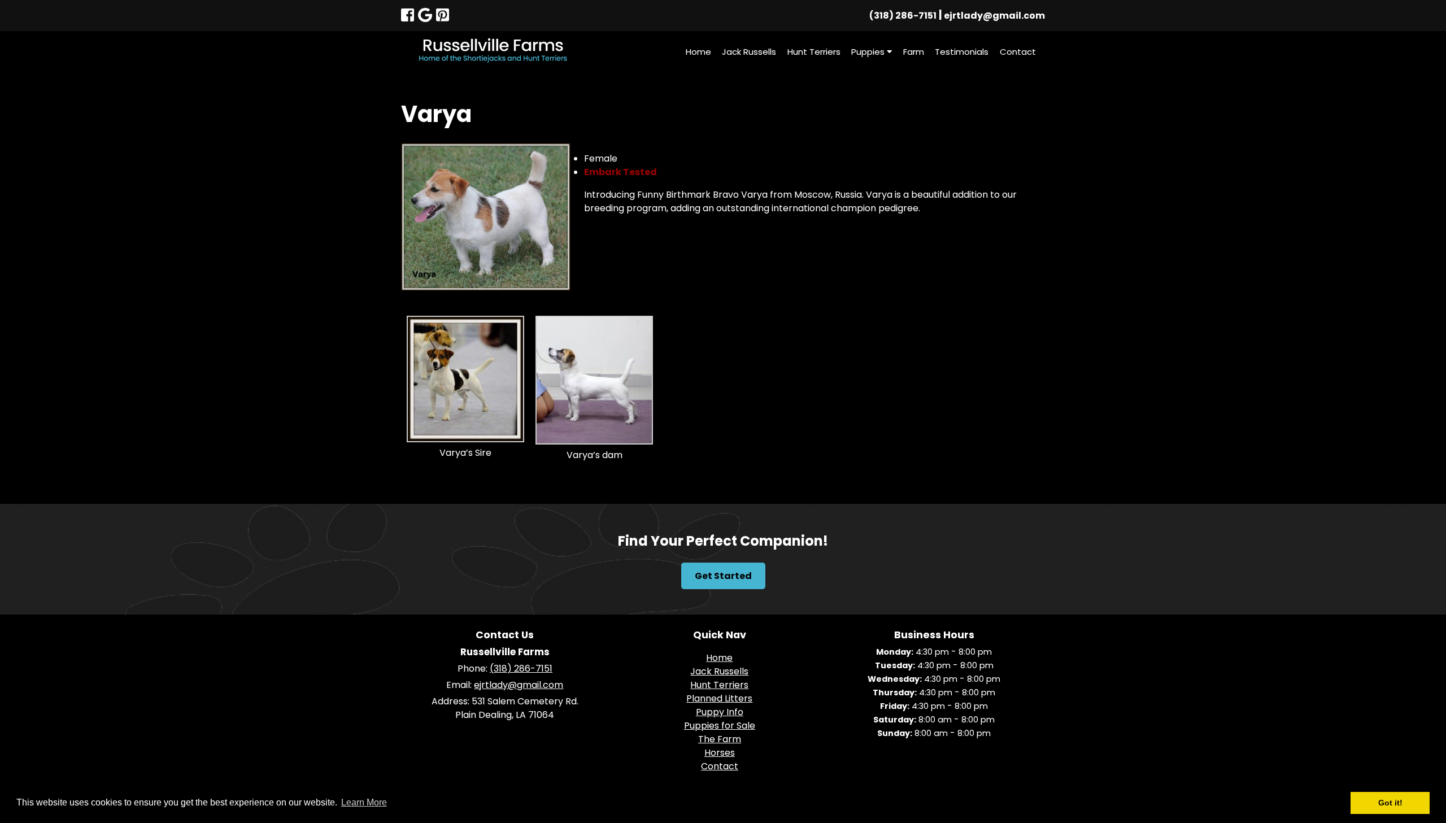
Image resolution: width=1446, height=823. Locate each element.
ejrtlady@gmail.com (994, 15)
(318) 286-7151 (903, 15)
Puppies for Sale (719, 725)
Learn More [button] (364, 802)
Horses (719, 752)
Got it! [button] (1390, 802)
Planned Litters (719, 698)
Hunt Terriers (813, 52)
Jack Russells (749, 52)
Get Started (723, 575)
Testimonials (961, 52)
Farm (913, 52)
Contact (1018, 52)
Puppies (869, 52)
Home (698, 52)
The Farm (719, 739)
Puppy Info (719, 712)
